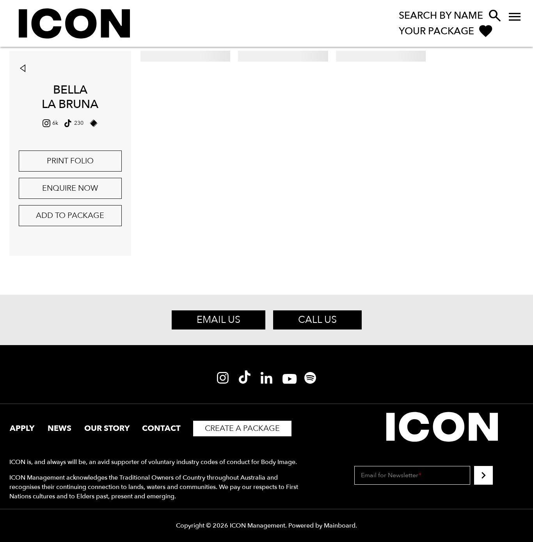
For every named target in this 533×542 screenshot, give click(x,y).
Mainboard (339, 525)
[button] (24, 69)
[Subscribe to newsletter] (483, 475)
